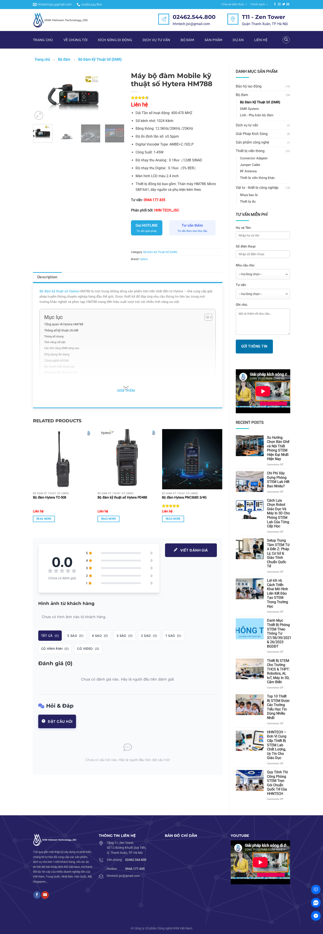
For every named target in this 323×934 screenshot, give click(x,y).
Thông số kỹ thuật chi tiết (61, 330)
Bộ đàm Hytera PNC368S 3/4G (184, 497)
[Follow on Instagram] (279, 4)
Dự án (238, 40)
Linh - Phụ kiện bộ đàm (256, 115)
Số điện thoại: (246, 246)
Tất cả (50, 635)
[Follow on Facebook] (275, 4)
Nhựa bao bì (249, 195)
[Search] (286, 40)
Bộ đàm (187, 40)
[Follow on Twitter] (283, 4)
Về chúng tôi (76, 40)
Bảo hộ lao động (248, 86)
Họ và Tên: (243, 228)
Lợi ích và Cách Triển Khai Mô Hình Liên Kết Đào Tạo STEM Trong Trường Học (277, 593)
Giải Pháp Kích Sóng (252, 134)
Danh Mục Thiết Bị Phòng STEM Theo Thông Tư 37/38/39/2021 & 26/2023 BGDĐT (279, 633)
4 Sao (100, 635)
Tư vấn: (241, 285)
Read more (43, 518)
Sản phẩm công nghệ (252, 142)
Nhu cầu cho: (245, 265)
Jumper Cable (250, 165)
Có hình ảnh (55, 648)
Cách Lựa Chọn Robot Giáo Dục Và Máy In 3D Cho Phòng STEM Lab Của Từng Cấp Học (278, 513)
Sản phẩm (213, 40)
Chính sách (257, 4)
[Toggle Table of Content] (206, 317)
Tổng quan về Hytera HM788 (63, 324)
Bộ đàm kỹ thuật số (54, 291)
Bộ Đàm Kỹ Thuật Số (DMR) (100, 59)
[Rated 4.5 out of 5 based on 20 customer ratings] (176, 97)
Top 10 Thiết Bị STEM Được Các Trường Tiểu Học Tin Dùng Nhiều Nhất (278, 707)
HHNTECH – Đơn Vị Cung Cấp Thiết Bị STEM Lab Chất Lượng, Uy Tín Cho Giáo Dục (276, 745)
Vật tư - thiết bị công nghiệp (257, 188)
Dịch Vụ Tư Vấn (156, 40)
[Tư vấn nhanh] (316, 889)
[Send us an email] (288, 4)
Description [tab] (47, 277)
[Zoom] (38, 115)
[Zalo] (316, 903)
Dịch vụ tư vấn (247, 125)
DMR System (249, 109)
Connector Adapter (254, 158)
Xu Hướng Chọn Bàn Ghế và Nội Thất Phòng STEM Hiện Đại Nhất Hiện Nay (278, 448)
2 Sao (149, 635)
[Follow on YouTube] (45, 895)
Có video (88, 648)
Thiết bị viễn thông (250, 151)
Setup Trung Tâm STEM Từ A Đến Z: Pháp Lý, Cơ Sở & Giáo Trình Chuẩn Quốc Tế (278, 553)
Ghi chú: (242, 305)
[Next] (117, 95)
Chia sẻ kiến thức (232, 4)
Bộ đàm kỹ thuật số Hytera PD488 (122, 497)
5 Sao (75, 635)
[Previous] (40, 95)
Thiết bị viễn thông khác (257, 178)
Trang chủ (43, 40)
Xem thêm (126, 391)
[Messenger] (316, 916)
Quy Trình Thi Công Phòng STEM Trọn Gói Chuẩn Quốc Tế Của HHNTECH (277, 783)
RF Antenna (248, 171)
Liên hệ (260, 40)
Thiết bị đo (248, 202)
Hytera (144, 259)
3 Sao (124, 635)
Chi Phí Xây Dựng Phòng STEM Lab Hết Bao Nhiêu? (278, 479)
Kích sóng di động (115, 40)
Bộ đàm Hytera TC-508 (49, 497)
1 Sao (173, 635)
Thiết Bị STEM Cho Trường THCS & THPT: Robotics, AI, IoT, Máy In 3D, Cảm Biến (278, 671)
